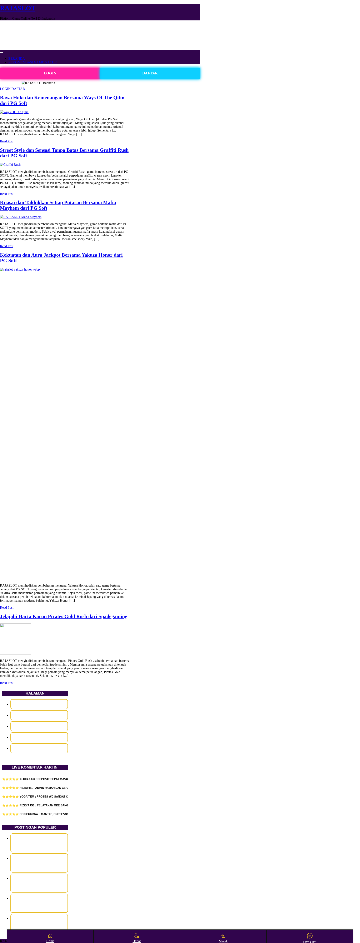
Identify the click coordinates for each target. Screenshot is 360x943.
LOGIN (50, 73)
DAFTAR (150, 73)
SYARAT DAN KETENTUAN (39, 737)
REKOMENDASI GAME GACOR (32, 62)
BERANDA (16, 58)
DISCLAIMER (39, 704)
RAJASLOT (17, 8)
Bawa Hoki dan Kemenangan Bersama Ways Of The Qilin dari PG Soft (39, 842)
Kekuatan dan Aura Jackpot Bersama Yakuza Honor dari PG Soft (39, 903)
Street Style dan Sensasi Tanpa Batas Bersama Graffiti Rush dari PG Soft (39, 862)
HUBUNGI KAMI (39, 715)
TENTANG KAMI (39, 748)
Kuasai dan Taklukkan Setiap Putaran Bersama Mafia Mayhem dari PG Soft (39, 883)
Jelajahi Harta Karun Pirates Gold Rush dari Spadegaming (63, 616)
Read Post (6, 141)
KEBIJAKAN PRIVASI (39, 726)
